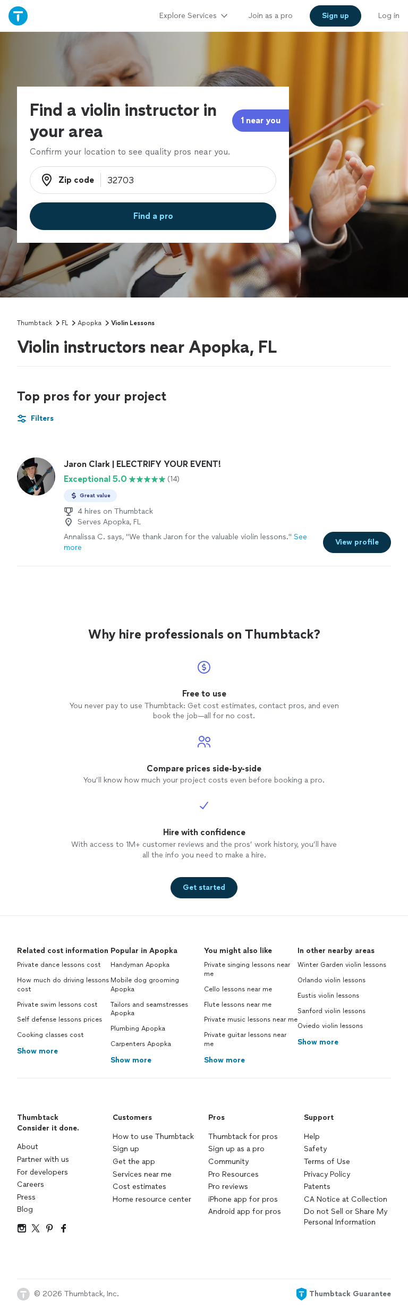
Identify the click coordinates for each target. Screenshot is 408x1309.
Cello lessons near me (238, 989)
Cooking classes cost (50, 1035)
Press (26, 1197)
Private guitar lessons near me (245, 1039)
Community (228, 1161)
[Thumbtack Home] (18, 15)
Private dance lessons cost (59, 964)
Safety (315, 1148)
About (27, 1146)
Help (312, 1136)
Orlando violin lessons (332, 980)
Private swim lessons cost (57, 1004)
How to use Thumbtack (153, 1136)
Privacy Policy (327, 1174)
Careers (30, 1184)
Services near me (142, 1174)
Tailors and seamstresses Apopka (149, 1009)
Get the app (134, 1161)
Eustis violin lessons (328, 995)
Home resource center (152, 1199)
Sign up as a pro (236, 1148)
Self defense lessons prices (59, 1019)
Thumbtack (34, 323)
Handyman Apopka (139, 964)
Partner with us (43, 1159)
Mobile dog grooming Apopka (144, 984)
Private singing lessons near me (247, 969)
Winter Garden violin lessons (342, 964)
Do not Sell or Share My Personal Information (345, 1217)
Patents (317, 1186)
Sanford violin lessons (332, 1011)
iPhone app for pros (243, 1199)
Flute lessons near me (237, 1004)
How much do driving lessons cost (63, 984)
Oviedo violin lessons (330, 1026)
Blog (25, 1209)
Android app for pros (244, 1211)
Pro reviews (228, 1186)
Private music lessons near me (251, 1019)
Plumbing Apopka (137, 1028)
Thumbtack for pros (243, 1136)
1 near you (260, 120)
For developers (42, 1172)
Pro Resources (233, 1174)
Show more (37, 1051)
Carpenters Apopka (140, 1044)
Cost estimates (139, 1186)
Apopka (89, 323)
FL (65, 323)
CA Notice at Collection (345, 1199)
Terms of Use (327, 1161)
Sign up (126, 1148)
